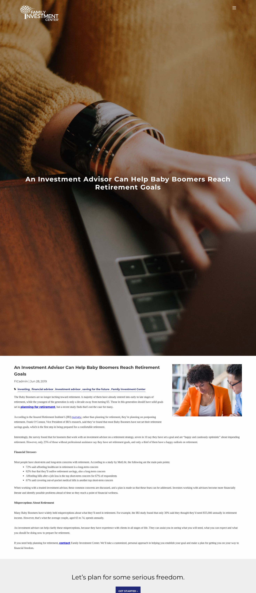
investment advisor (67, 389)
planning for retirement (38, 407)
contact (64, 543)
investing (24, 389)
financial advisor (42, 389)
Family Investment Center (128, 389)
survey (76, 417)
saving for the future (95, 389)
